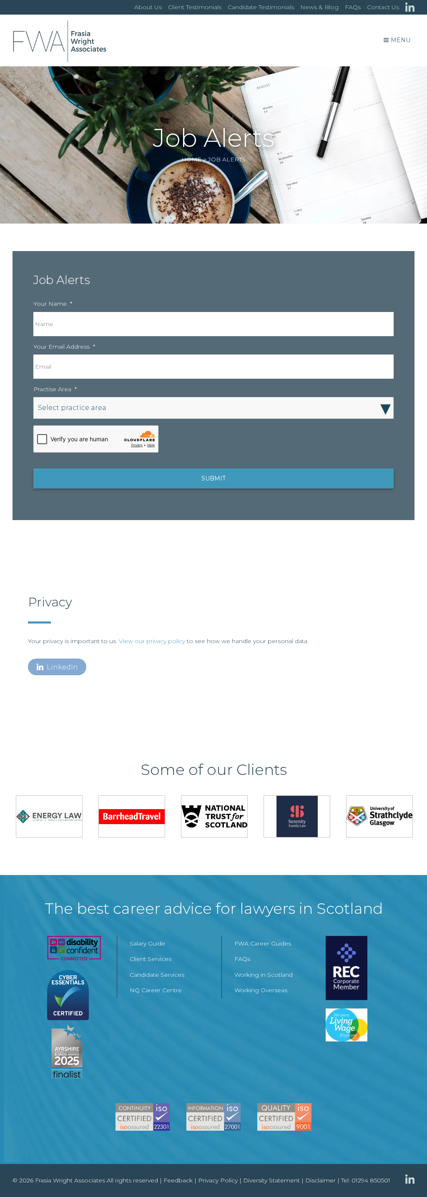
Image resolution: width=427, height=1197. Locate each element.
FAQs (353, 7)
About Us (148, 7)
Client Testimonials (194, 7)
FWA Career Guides (262, 943)
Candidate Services (157, 974)
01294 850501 (371, 1180)
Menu (400, 40)
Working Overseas (260, 990)
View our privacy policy (152, 641)
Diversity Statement (271, 1180)
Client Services (150, 959)
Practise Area (55, 389)
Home (191, 159)
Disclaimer (320, 1180)
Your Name (52, 303)
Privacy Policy (218, 1180)
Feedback (178, 1180)
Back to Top (404, 1174)
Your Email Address (64, 346)
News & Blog (319, 7)
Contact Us (383, 7)
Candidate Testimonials (261, 7)
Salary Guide (147, 943)
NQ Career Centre (156, 990)
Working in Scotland (263, 974)
